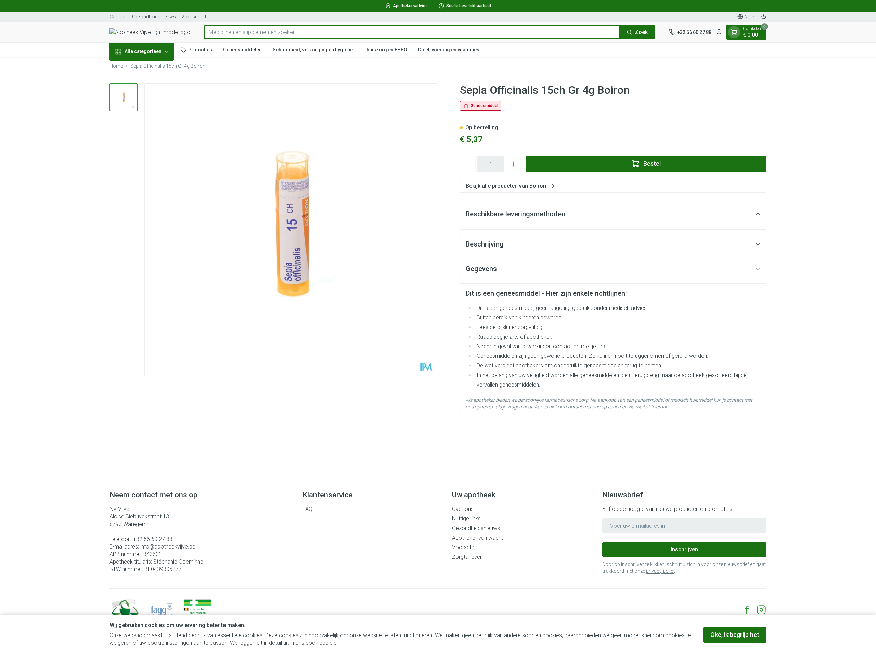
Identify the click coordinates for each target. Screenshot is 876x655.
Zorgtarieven (467, 557)
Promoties (200, 49)
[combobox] (412, 32)
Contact (118, 17)
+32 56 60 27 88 (152, 539)
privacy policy (660, 571)
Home (116, 66)
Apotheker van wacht (477, 537)
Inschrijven (684, 549)
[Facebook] (747, 610)
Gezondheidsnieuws (154, 17)
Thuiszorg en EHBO (385, 49)
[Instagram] (761, 610)
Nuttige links (466, 518)
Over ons (463, 509)
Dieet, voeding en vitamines (448, 49)
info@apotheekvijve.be (167, 546)
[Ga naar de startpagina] (150, 32)
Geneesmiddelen (242, 49)
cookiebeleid (321, 643)
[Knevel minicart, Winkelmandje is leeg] (734, 32)
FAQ (307, 509)
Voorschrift (193, 17)
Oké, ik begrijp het (734, 634)
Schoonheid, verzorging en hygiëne (313, 49)
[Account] (719, 32)
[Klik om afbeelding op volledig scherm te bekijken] (291, 230)
